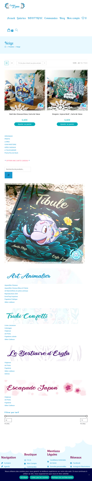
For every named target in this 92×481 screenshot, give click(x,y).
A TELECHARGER (10, 150)
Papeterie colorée (10, 336)
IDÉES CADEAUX (10, 147)
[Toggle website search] (16, 30)
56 (81, 63)
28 (79, 63)
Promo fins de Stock (11, 153)
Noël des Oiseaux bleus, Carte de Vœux (24, 114)
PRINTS (7, 139)
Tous (85, 63)
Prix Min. (7, 424)
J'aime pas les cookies (39, 477)
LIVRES (7, 142)
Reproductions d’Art (11, 294)
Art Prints (8, 334)
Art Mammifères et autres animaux (16, 291)
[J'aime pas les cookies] (89, 474)
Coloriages (8, 328)
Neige (18, 47)
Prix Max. (83, 424)
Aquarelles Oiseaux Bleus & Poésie (16, 288)
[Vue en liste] (12, 63)
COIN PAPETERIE (10, 144)
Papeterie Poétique (11, 299)
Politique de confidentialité (62, 477)
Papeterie (8, 368)
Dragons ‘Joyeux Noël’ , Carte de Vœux (67, 114)
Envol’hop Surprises (11, 296)
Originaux (8, 331)
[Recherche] (8, 175)
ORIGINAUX (9, 136)
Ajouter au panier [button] (25, 124)
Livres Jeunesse (10, 325)
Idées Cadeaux (10, 339)
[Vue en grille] (7, 63)
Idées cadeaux (9, 302)
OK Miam (23, 477)
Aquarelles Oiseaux (11, 285)
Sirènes (7, 374)
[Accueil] (5, 47)
